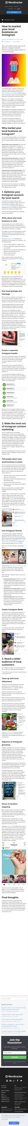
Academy (10, 8)
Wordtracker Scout (20, 1092)
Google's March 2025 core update (12, 1014)
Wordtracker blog (9, 20)
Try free (14, 12)
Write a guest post (20, 1101)
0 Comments (6, 41)
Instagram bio (10, 238)
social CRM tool (8, 732)
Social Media (16, 41)
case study (10, 826)
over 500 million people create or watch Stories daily (13, 540)
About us (4, 1096)
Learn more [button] (5, 1119)
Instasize (8, 889)
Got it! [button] (14, 1123)
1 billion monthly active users (13, 92)
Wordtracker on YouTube (7, 1080)
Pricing (16, 6)
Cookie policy (5, 1099)
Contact (3, 1085)
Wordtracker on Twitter (21, 1080)
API (15, 8)
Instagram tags (17, 315)
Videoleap (12, 498)
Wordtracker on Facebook (17, 1080)
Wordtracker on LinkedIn (10, 1080)
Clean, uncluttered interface (20, 1109)
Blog (21, 6)
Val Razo (11, 39)
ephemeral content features (16, 565)
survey (6, 102)
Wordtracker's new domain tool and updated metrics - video (7, 1110)
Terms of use (5, 1097)
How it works (9, 6)
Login (18, 8)
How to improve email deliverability (12, 1019)
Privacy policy (5, 1101)
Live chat (3, 1087)
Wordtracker (14, 2)
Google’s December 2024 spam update (13, 1031)
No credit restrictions (18, 1111)
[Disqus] (14, 935)
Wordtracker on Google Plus (14, 1080)
